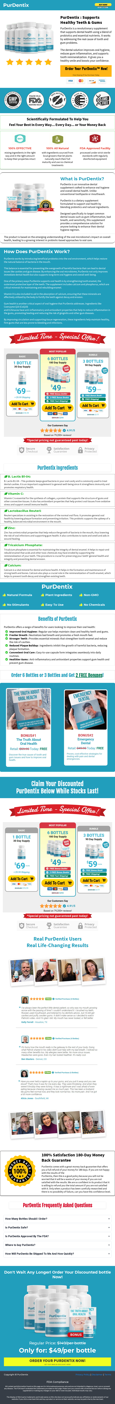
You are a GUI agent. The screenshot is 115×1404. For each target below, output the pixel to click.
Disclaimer (97, 1374)
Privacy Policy (83, 1374)
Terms (107, 1374)
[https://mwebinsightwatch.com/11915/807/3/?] (103, 5)
